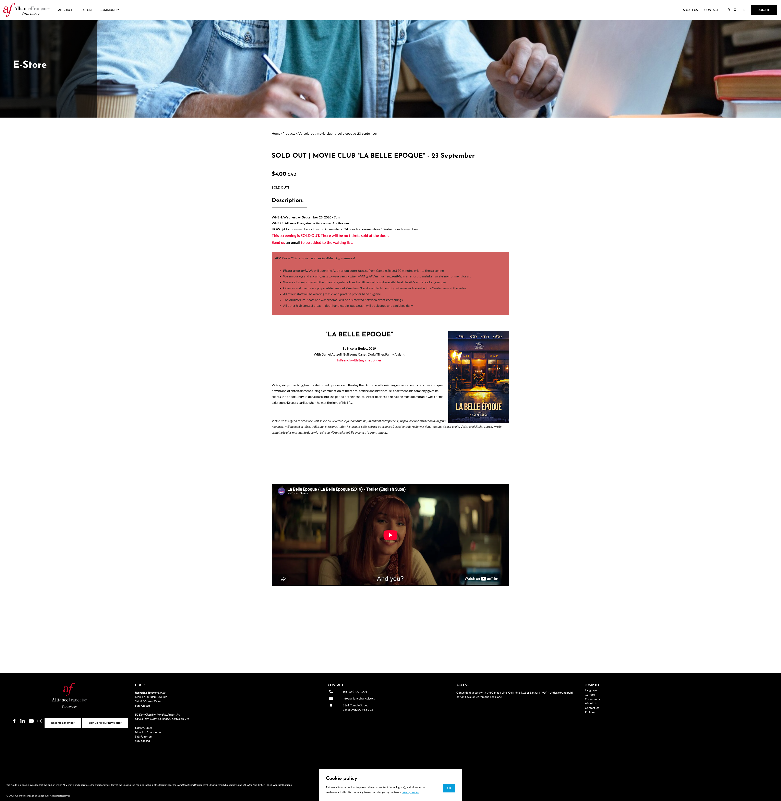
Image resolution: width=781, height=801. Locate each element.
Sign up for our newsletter (105, 719)
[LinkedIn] (23, 721)
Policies (590, 712)
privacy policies (410, 792)
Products (289, 133)
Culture (86, 10)
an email (293, 242)
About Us (690, 10)
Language (65, 10)
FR (741, 8)
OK (449, 788)
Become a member (63, 719)
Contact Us (592, 707)
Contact (711, 10)
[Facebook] (14, 721)
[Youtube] (31, 721)
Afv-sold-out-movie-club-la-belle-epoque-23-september (337, 133)
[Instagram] (40, 721)
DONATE (757, 8)
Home (276, 133)
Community (109, 10)
